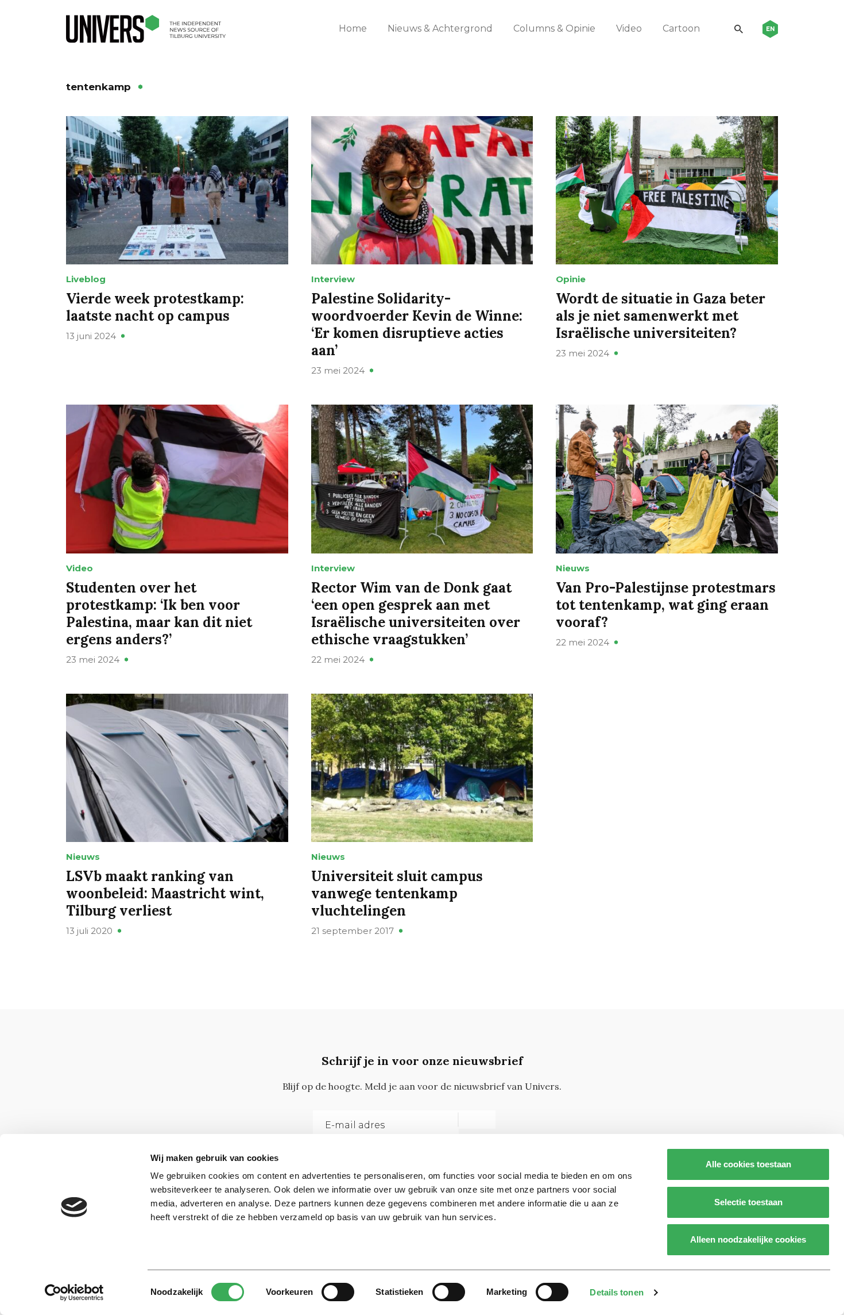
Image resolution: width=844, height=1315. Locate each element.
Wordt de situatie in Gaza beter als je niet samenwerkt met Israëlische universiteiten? (660, 316)
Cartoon (681, 28)
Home (353, 28)
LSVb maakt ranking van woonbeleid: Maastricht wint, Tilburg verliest (165, 893)
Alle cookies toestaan (748, 1164)
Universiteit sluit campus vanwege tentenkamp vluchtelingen (397, 893)
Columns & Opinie (554, 28)
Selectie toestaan (748, 1202)
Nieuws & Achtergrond (440, 28)
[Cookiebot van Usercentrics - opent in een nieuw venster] (74, 1292)
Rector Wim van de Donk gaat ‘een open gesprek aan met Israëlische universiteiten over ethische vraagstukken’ (415, 613)
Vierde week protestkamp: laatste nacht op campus (155, 307)
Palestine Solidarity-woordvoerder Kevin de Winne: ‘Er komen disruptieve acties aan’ (416, 324)
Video (629, 28)
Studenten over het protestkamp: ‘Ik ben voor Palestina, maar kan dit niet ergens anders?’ (159, 613)
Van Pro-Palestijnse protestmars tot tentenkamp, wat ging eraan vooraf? (666, 605)
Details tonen (616, 1292)
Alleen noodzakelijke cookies (748, 1239)
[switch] (338, 1292)
